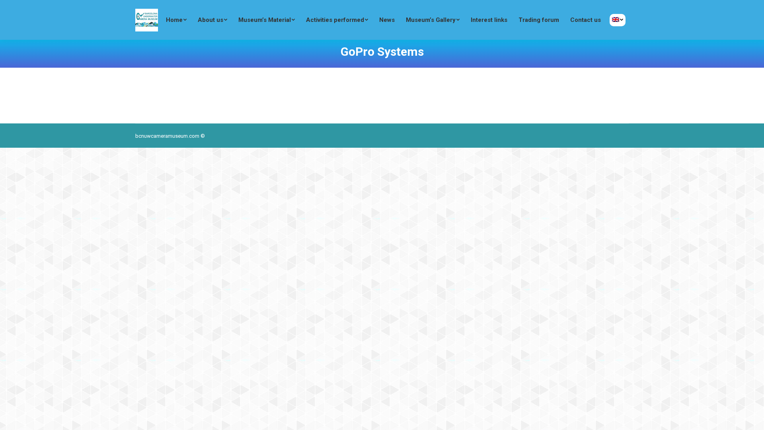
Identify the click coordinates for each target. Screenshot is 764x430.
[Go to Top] (751, 417)
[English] (618, 20)
